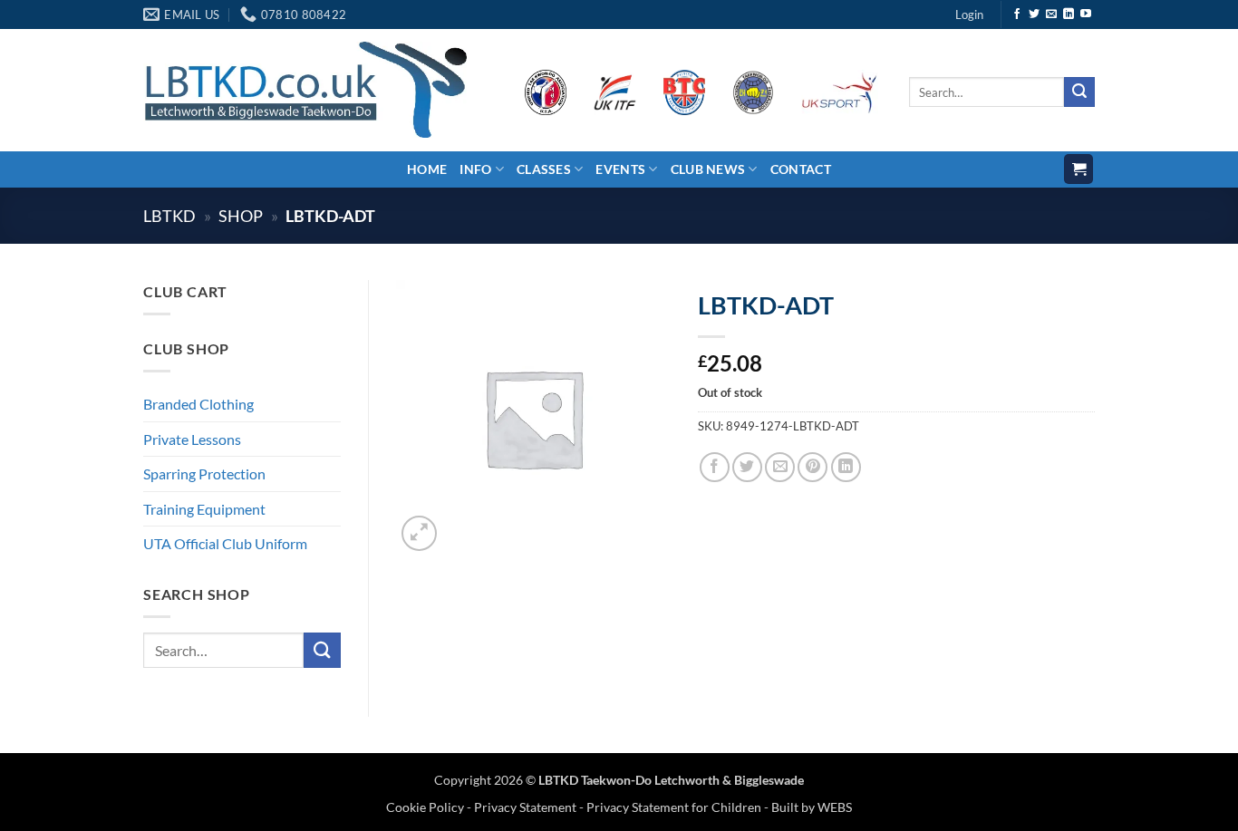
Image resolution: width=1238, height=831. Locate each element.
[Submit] (1079, 92)
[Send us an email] (1051, 14)
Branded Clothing (198, 403)
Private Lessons (192, 439)
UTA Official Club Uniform (225, 543)
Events (620, 169)
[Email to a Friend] (780, 467)
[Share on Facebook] (715, 467)
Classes (544, 169)
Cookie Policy (426, 807)
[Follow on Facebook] (1016, 14)
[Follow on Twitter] (1034, 14)
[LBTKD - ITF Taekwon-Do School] (305, 89)
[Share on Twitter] (747, 467)
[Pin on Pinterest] (812, 467)
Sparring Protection (204, 473)
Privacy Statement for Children (673, 807)
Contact (800, 169)
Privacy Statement (525, 807)
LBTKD (169, 216)
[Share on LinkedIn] (846, 467)
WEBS (834, 807)
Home (427, 169)
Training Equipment (204, 508)
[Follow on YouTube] (1085, 14)
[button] (969, 14)
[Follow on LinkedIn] (1068, 14)
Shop (240, 216)
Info (475, 169)
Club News (708, 169)
